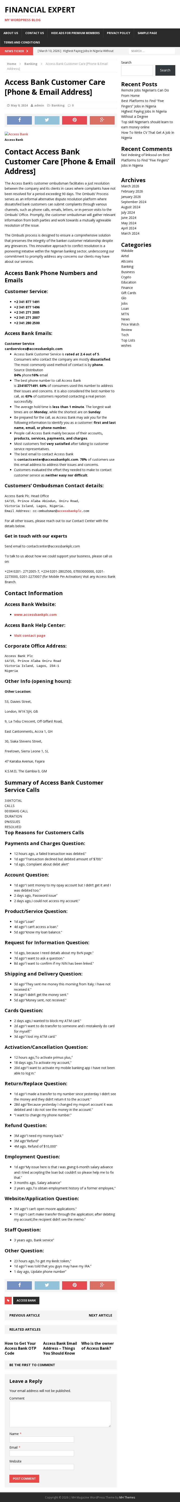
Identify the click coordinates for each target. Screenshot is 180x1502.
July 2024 (128, 212)
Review (126, 329)
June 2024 (128, 217)
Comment (17, 1398)
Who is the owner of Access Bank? (97, 1346)
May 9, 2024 (19, 105)
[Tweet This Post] (47, 120)
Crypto (126, 277)
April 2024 (128, 228)
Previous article (24, 1315)
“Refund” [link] (32, 1141)
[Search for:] (151, 50)
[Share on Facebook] (19, 120)
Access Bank (26, 1300)
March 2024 (130, 233)
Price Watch (130, 324)
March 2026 (130, 186)
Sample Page (147, 33)
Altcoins (127, 261)
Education (128, 282)
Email (14, 1447)
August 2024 (130, 207)
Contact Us (34, 33)
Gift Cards (128, 293)
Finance (127, 287)
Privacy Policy (118, 33)
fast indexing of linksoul (139, 155)
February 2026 (132, 191)
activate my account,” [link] (54, 1062)
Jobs (124, 303)
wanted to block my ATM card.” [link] (57, 1020)
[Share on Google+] (102, 120)
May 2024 (128, 223)
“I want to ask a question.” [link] (44, 958)
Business (128, 272)
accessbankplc (69, 511)
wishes (126, 345)
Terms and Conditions (22, 42)
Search (126, 62)
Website (15, 1461)
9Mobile (127, 250)
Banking (58, 105)
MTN (125, 314)
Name (14, 1433)
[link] (19, 343)
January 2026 (131, 196)
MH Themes (127, 1497)
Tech (125, 335)
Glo (123, 298)
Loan (125, 308)
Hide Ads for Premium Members (75, 33)
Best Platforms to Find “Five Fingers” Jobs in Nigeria (145, 160)
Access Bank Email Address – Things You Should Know (60, 1348)
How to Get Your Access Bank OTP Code (20, 1348)
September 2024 (133, 202)
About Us (11, 33)
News (125, 319)
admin (39, 105)
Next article (100, 1315)
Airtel (125, 256)
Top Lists (128, 340)
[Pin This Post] (74, 120)
